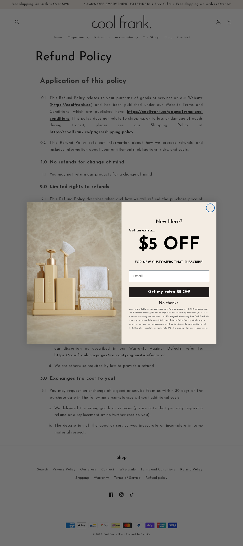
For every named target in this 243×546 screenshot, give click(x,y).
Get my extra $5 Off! (169, 292)
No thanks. (169, 303)
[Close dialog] (210, 208)
